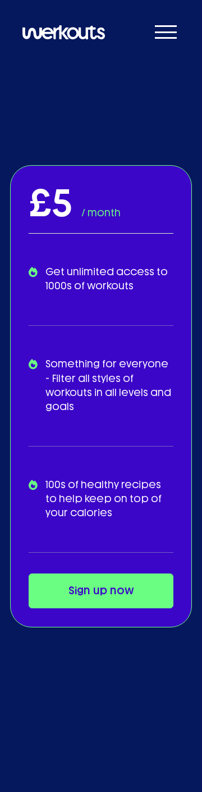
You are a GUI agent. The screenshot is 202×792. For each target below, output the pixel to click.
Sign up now (101, 590)
